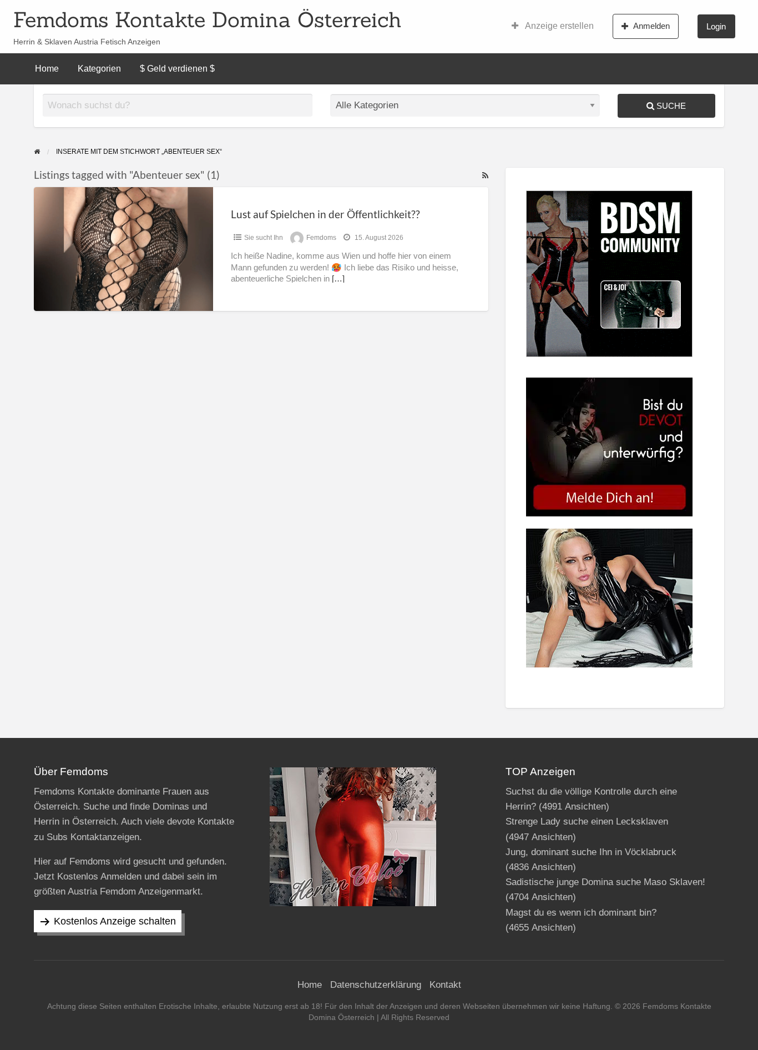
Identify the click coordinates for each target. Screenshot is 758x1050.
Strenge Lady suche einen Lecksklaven (587, 821)
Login (716, 26)
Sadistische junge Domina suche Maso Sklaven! (605, 882)
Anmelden (651, 26)
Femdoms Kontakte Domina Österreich (207, 19)
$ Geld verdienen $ (177, 68)
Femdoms (321, 238)
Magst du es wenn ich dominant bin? (581, 912)
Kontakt (445, 984)
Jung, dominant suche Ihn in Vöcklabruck (591, 852)
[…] (338, 278)
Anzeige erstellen (558, 26)
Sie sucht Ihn (263, 238)
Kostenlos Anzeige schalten (115, 921)
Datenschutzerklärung (375, 984)
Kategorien (99, 68)
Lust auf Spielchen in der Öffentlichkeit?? (325, 214)
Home (47, 68)
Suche (670, 105)
